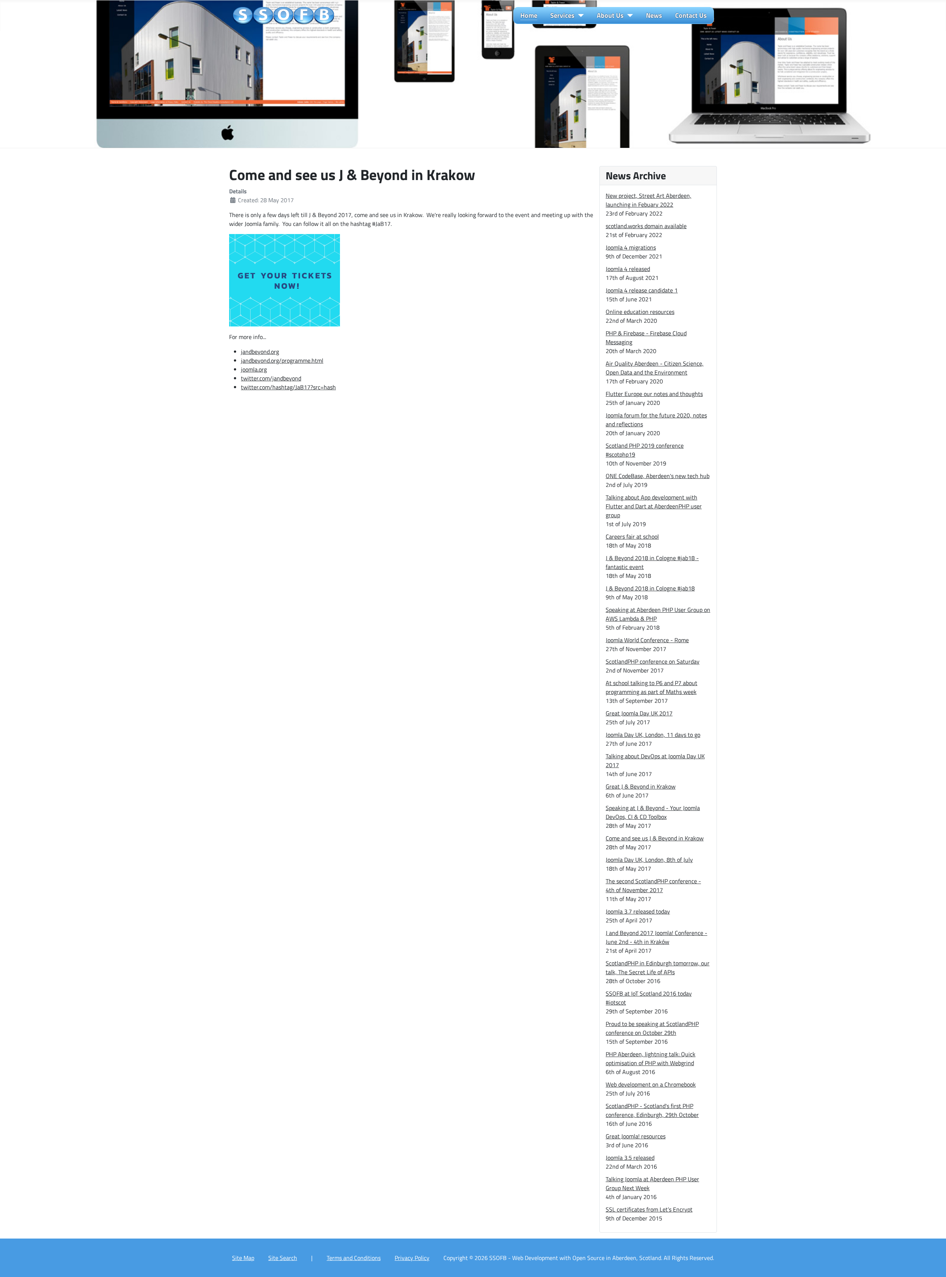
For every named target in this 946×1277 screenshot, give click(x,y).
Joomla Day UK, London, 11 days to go (653, 734)
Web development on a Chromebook (651, 1084)
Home (528, 15)
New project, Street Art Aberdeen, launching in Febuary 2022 (648, 200)
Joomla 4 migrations (631, 247)
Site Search (282, 1257)
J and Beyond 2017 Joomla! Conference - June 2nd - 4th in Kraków (656, 937)
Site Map (243, 1257)
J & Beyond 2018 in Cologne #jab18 (650, 588)
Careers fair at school (632, 536)
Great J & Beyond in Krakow (641, 786)
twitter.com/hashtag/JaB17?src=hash (288, 387)
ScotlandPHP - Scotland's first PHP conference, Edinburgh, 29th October (652, 1110)
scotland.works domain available (646, 225)
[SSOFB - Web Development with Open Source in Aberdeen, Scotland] (283, 16)
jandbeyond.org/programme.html (282, 360)
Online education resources (640, 311)
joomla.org (254, 369)
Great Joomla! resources (636, 1136)
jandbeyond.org (260, 351)
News (654, 15)
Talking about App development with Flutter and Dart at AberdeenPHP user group (654, 506)
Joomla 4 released (628, 268)
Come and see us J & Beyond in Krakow (655, 838)
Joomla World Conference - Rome (647, 640)
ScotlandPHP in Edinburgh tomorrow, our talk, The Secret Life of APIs (658, 967)
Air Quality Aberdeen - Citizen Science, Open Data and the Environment (655, 368)
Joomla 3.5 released (630, 1157)
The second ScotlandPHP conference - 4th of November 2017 (653, 885)
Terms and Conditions (354, 1257)
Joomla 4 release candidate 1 (642, 290)
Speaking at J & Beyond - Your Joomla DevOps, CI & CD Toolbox (653, 812)
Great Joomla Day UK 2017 (639, 713)
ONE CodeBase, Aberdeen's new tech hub (658, 475)
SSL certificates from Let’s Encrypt (649, 1209)
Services (562, 15)
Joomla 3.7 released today (638, 911)
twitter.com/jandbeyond (271, 378)
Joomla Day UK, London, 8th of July (649, 859)
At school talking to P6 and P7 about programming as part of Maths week (651, 687)
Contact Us (691, 15)
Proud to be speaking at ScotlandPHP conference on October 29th (652, 1028)
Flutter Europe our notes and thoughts (654, 393)
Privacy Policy (412, 1257)
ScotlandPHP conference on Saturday (653, 661)
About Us (610, 15)
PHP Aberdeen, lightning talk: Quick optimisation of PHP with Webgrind (650, 1058)
